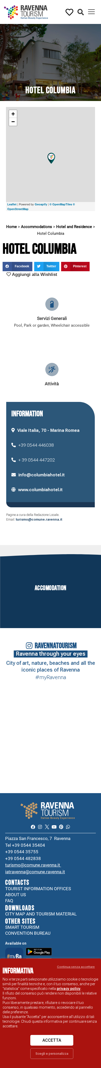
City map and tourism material (41, 914)
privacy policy (69, 989)
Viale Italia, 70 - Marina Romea (48, 430)
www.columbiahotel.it (40, 489)
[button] (80, 12)
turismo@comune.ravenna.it (39, 519)
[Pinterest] (60, 826)
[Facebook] (32, 826)
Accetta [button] (51, 1040)
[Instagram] (40, 826)
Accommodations (36, 226)
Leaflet (12, 204)
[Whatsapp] (67, 826)
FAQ (9, 900)
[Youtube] (54, 826)
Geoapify (41, 204)
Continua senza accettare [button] (76, 967)
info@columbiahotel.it (41, 474)
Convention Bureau (28, 933)
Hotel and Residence (74, 226)
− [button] (13, 121)
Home (11, 226)
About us (15, 894)
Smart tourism (22, 927)
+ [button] (13, 114)
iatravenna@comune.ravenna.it (35, 871)
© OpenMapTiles (60, 204)
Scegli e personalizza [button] (51, 1054)
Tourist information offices (38, 888)
